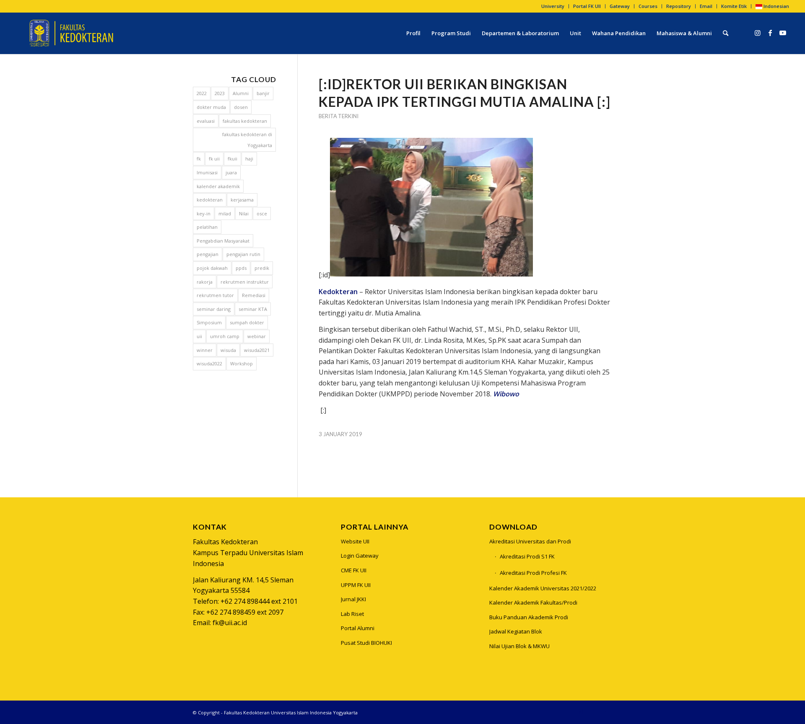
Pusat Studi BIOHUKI (366, 642)
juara (231, 172)
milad (224, 213)
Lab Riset (352, 614)
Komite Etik (734, 6)
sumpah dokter (247, 322)
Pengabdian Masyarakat (223, 241)
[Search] (725, 33)
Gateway (620, 6)
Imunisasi (207, 172)
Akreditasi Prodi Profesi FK (533, 573)
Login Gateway (360, 555)
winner (205, 350)
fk (199, 158)
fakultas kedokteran (245, 121)
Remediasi (253, 295)
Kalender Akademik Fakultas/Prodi (533, 602)
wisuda (228, 350)
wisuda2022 (209, 363)
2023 (220, 93)
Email (706, 6)
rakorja (205, 282)
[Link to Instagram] (757, 32)
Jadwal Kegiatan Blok (515, 631)
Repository (678, 6)
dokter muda (211, 107)
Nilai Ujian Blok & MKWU (519, 646)
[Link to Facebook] (770, 32)
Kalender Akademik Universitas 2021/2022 (542, 588)
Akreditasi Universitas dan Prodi (530, 541)
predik (261, 268)
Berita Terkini (338, 116)
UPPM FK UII (356, 585)
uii (199, 336)
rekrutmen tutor (215, 295)
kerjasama (242, 200)
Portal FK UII (587, 6)
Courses (648, 6)
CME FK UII (353, 570)
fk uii (214, 158)
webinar (256, 336)
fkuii (232, 158)
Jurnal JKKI (353, 599)
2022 (202, 93)
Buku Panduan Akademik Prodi (528, 617)
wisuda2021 (257, 350)
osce (262, 213)
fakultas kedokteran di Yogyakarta (247, 139)
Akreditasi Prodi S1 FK (527, 556)
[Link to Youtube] (782, 32)
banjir (263, 93)
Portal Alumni (357, 628)
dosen (241, 107)
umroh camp (224, 336)
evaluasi (206, 121)
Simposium (209, 322)
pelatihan (207, 227)
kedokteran (210, 200)
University (552, 6)
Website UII (355, 541)
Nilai (244, 213)
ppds (241, 268)
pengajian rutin (243, 254)
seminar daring (214, 309)
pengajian (207, 254)
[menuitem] (553, 6)
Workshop (241, 363)
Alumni (241, 93)
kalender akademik (218, 186)
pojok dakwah (212, 268)
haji (249, 158)
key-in (203, 213)
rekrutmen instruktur (245, 282)
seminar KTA (253, 309)
